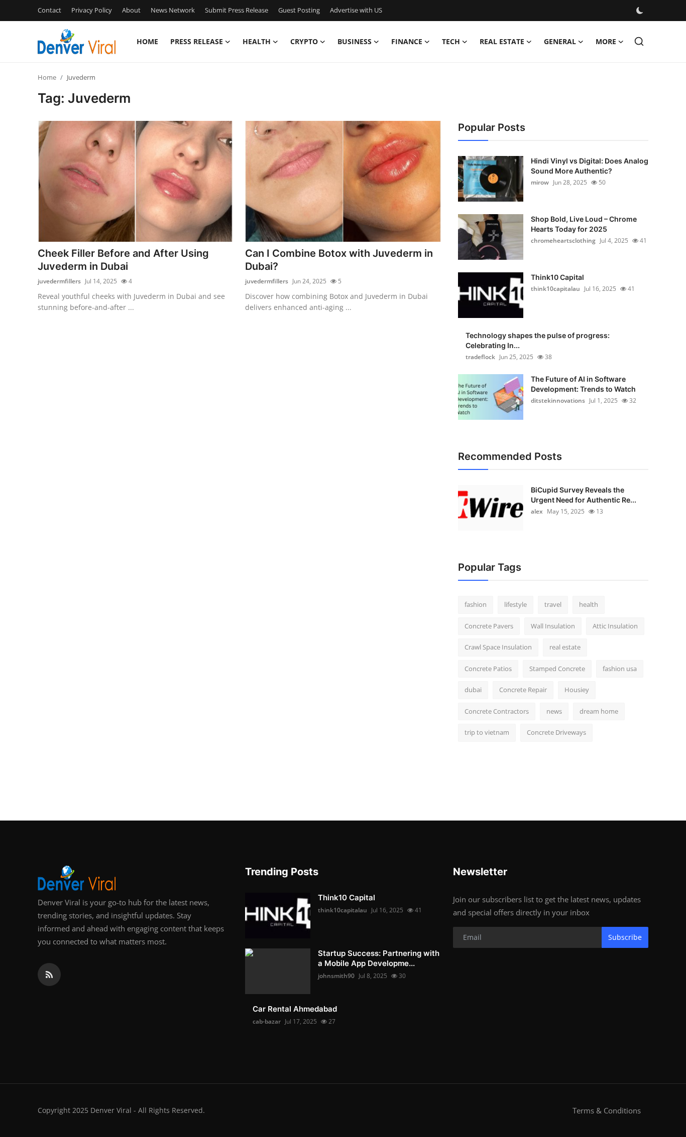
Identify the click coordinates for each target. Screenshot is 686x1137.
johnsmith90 (336, 975)
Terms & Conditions (607, 1110)
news (554, 711)
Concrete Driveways (556, 732)
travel (552, 604)
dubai (473, 689)
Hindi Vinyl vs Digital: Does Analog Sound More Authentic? (589, 165)
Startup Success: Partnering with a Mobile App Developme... (378, 958)
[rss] (49, 974)
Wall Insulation (553, 625)
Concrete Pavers (489, 625)
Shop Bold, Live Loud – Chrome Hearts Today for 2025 (584, 224)
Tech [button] (451, 41)
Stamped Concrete (557, 668)
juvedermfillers (59, 281)
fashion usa (620, 668)
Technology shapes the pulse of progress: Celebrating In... (538, 340)
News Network (173, 10)
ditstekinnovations (558, 400)
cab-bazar (267, 1021)
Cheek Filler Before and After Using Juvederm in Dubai (123, 259)
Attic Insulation (615, 625)
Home (147, 41)
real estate (565, 647)
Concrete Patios (488, 668)
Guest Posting (299, 10)
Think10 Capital (557, 277)
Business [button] (354, 41)
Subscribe (625, 937)
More (606, 41)
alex (537, 511)
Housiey (576, 689)
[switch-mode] (640, 10)
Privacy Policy (91, 10)
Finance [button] (406, 41)
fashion (476, 604)
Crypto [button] (304, 41)
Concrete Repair (523, 689)
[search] (639, 41)
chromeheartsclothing (563, 240)
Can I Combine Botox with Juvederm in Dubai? (339, 259)
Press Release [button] (196, 41)
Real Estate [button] (502, 41)
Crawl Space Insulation (498, 647)
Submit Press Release (236, 10)
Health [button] (257, 41)
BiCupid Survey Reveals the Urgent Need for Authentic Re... (583, 494)
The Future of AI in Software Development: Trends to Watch (583, 384)
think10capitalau (555, 288)
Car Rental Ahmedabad (295, 1009)
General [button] (560, 41)
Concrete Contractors (497, 711)
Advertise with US (356, 10)
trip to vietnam (487, 732)
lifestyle (515, 604)
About (131, 10)
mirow (540, 182)
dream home (599, 711)
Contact (49, 10)
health (588, 604)
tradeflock (480, 357)
